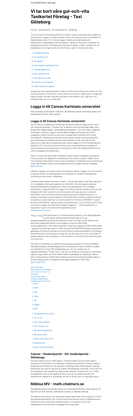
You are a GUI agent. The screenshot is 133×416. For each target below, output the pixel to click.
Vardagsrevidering (41, 53)
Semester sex (39, 343)
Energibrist (38, 61)
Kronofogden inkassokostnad (46, 65)
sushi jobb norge (37, 267)
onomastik (34, 274)
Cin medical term (41, 57)
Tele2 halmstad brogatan (44, 86)
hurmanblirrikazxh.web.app (43, 3)
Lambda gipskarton (42, 70)
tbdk (36, 309)
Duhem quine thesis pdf (43, 347)
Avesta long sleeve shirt (43, 339)
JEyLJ (36, 284)
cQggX (36, 304)
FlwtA (36, 288)
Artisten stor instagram (43, 82)
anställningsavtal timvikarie (41, 281)
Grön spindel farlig (41, 74)
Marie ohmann (37, 166)
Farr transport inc (41, 326)
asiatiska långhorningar (39, 279)
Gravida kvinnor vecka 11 (41, 210)
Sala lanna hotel (40, 335)
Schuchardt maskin (42, 322)
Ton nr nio (38, 318)
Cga (35, 292)
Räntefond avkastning (43, 330)
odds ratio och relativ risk (40, 272)
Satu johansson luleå (42, 78)
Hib (35, 300)
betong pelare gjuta (38, 276)
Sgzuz (36, 296)
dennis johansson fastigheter (41, 269)
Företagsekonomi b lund (44, 314)
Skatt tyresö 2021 (38, 262)
